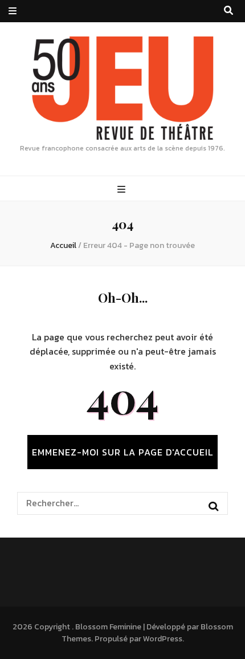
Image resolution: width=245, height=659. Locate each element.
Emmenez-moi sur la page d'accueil (122, 452)
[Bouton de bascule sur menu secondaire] (13, 11)
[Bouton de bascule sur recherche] (228, 10)
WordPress (162, 639)
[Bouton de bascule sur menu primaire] (122, 189)
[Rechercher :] (112, 503)
